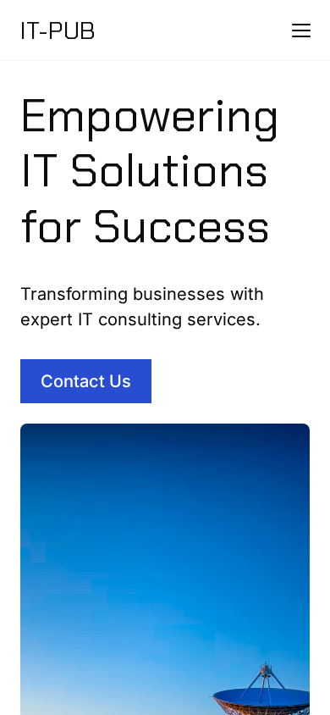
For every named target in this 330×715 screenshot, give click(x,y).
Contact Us (86, 381)
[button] (301, 30)
